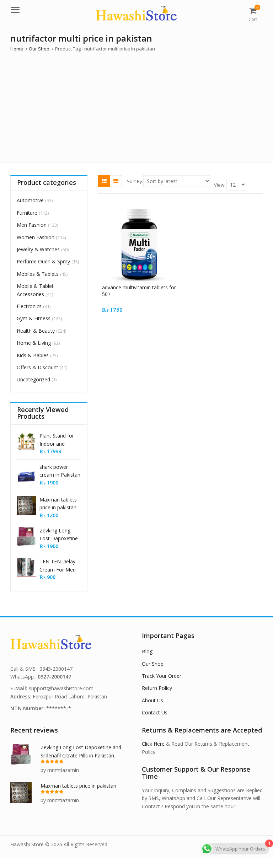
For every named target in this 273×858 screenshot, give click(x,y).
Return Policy (157, 688)
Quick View (142, 287)
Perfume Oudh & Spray (43, 261)
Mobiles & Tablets (38, 273)
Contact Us (154, 712)
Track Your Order (161, 675)
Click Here (153, 743)
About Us (152, 700)
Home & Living (34, 342)
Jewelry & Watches (38, 249)
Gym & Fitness (33, 318)
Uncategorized (33, 379)
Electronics (29, 306)
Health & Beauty (36, 330)
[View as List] (116, 181)
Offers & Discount (37, 367)
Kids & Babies (33, 355)
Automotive (30, 200)
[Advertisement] (136, 105)
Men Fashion (32, 224)
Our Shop (153, 663)
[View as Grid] (104, 181)
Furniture (27, 212)
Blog (147, 651)
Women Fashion (35, 237)
